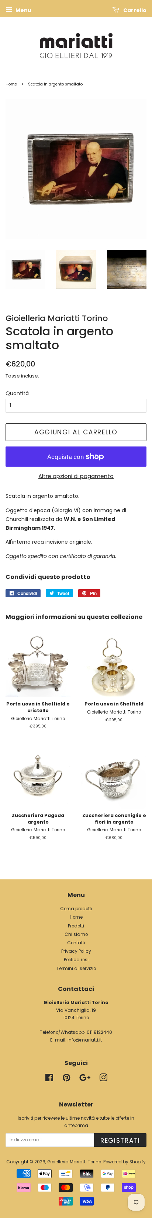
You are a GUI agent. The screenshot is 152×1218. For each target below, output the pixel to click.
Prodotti (76, 926)
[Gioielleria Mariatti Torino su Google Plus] (84, 1079)
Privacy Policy (76, 951)
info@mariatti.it (85, 1040)
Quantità (17, 393)
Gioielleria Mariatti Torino (74, 1162)
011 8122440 (99, 1032)
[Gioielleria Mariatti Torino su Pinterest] (66, 1079)
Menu (22, 10)
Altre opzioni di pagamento (76, 476)
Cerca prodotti (76, 909)
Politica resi (76, 960)
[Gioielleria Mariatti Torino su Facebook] (49, 1079)
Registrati (120, 1140)
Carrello (134, 10)
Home (11, 84)
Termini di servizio (76, 968)
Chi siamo (76, 934)
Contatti (76, 943)
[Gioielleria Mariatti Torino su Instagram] (103, 1079)
